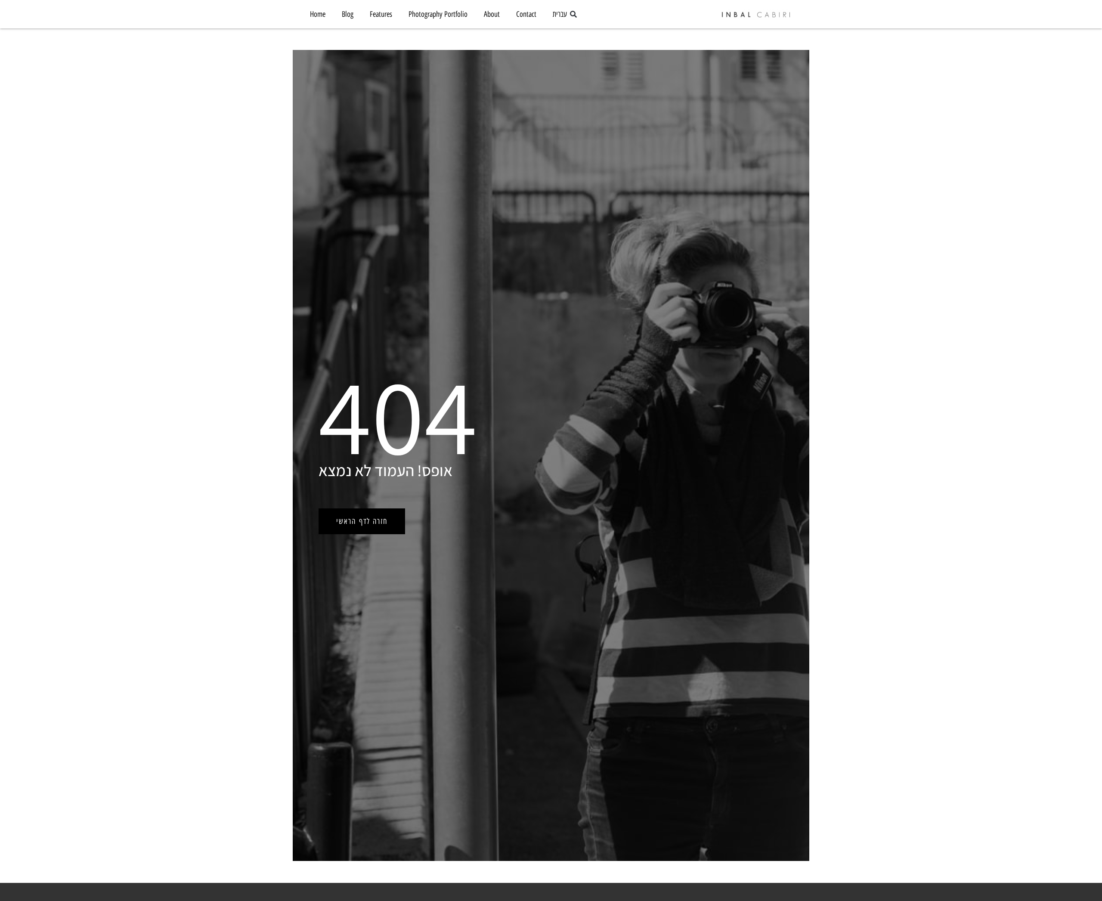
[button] (573, 15)
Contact (526, 14)
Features (381, 14)
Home (317, 14)
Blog (347, 14)
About (492, 14)
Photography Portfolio (438, 14)
